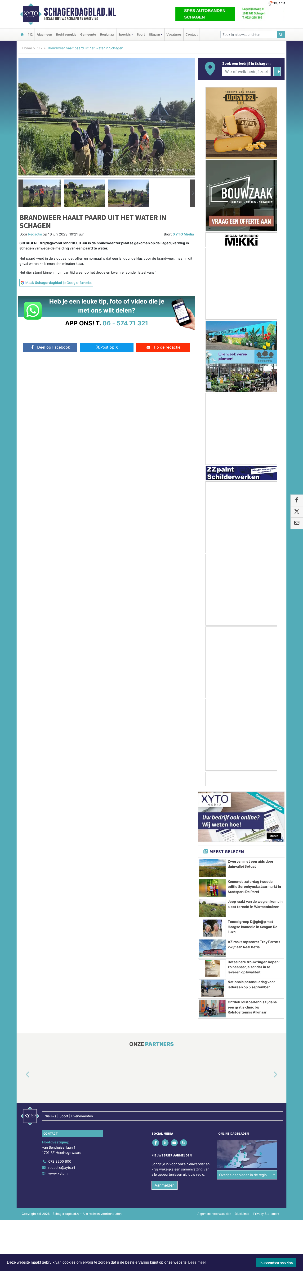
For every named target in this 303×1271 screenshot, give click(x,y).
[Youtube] (174, 1143)
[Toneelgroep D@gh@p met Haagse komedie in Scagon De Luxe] (212, 928)
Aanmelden (164, 1185)
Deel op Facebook (53, 347)
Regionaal (107, 34)
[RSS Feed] (184, 1143)
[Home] (22, 34)
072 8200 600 (59, 1161)
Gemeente (88, 34)
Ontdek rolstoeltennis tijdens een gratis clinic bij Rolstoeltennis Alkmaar (252, 1007)
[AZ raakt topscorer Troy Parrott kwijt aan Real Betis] (212, 948)
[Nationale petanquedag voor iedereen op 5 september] (212, 988)
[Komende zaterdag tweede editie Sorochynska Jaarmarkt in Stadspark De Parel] (212, 888)
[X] (165, 1143)
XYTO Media (183, 234)
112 (30, 34)
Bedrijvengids (66, 34)
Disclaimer (242, 1214)
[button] (20, 193)
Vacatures (174, 34)
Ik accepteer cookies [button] (276, 1262)
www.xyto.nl (58, 1173)
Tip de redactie (166, 347)
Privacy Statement (266, 1214)
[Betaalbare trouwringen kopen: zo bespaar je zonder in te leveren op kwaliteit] (212, 968)
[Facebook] (156, 1143)
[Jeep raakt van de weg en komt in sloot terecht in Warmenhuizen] (212, 908)
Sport (141, 34)
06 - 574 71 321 (125, 323)
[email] (297, 523)
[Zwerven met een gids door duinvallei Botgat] (212, 868)
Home (27, 48)
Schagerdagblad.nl (80, 12)
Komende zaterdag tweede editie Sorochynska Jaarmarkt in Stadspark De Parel (254, 887)
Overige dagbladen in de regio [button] (243, 1175)
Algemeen (44, 34)
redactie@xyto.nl (61, 1167)
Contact (192, 34)
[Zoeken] (281, 34)
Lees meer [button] (197, 1262)
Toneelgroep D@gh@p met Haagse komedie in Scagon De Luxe (252, 927)
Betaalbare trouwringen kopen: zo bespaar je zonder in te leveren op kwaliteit (254, 967)
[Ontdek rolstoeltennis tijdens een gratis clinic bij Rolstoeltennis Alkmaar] (212, 1008)
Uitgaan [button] (154, 34)
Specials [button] (124, 34)
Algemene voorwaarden (214, 1214)
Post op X (109, 347)
